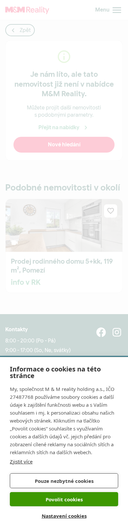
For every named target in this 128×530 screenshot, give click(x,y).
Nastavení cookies (64, 516)
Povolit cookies (64, 499)
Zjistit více (21, 461)
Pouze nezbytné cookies (64, 481)
